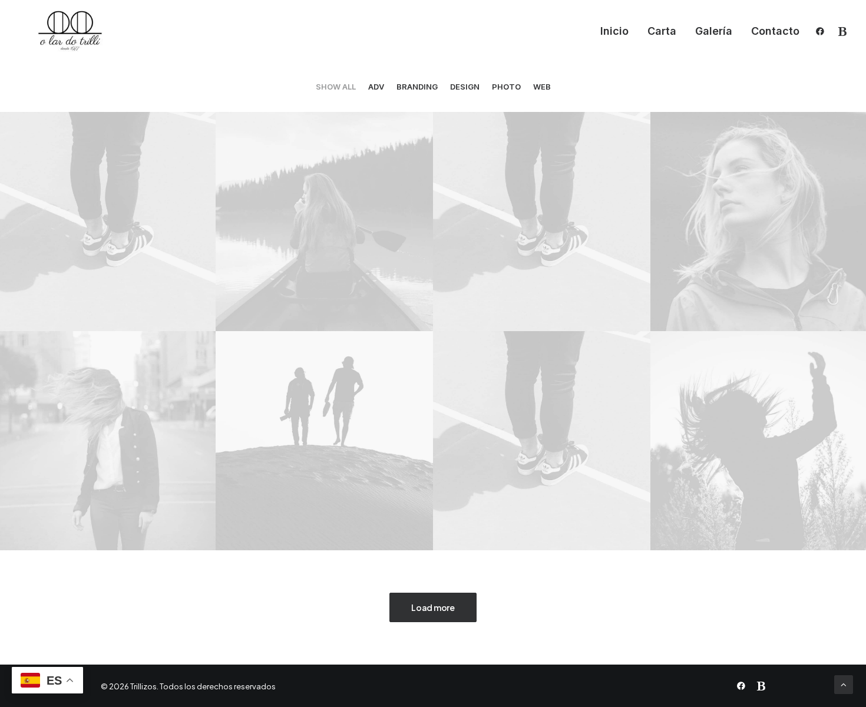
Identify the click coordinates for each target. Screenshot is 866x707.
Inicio (614, 31)
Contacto (775, 31)
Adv (376, 87)
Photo (506, 87)
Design (465, 87)
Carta (661, 31)
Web (542, 87)
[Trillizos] (69, 31)
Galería (713, 31)
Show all (336, 87)
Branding (417, 87)
